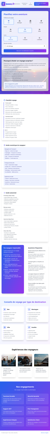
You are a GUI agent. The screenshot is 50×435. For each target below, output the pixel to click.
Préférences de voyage (9, 17)
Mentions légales (44, 432)
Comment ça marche (24, 4)
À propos (30, 4)
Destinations (17, 3)
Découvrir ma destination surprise (25, 50)
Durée (5, 35)
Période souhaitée (8, 43)
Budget (5, 26)
